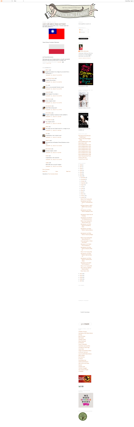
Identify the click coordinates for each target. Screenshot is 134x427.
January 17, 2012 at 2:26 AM (53, 116)
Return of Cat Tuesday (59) (86, 251)
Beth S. (47, 69)
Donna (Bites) (48, 112)
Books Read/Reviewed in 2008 (85, 154)
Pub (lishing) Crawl (82, 360)
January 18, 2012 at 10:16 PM (54, 159)
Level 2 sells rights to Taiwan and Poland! (54, 24)
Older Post (68, 171)
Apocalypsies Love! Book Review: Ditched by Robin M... (86, 249)
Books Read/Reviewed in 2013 (85, 146)
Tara (46, 133)
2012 (81, 175)
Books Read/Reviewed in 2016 (85, 141)
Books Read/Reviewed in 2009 (85, 152)
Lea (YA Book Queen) (50, 78)
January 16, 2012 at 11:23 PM (54, 109)
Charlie (47, 155)
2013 (81, 174)
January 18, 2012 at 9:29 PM (53, 152)
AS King (80, 334)
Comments (82, 32)
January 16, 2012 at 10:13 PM (54, 89)
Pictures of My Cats (83, 157)
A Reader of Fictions (83, 331)
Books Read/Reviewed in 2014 (85, 144)
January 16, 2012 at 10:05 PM (54, 75)
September (83, 182)
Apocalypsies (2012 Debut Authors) (86, 333)
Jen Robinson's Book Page (84, 347)
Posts (81, 29)
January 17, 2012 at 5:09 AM (53, 123)
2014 (81, 172)
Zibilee (47, 126)
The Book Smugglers (83, 368)
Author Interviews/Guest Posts (85, 155)
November (83, 179)
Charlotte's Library (82, 339)
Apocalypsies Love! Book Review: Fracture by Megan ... (87, 234)
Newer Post (45, 171)
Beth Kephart (48, 148)
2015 (81, 170)
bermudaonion (48, 106)
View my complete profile (85, 58)
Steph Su (47, 140)
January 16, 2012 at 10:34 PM (54, 102)
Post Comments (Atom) (53, 173)
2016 (81, 168)
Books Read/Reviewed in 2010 (85, 151)
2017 (81, 166)
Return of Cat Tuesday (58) (86, 265)
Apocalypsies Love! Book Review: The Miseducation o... (86, 202)
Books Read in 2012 (85, 270)
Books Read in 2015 (83, 143)
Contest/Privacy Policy (83, 159)
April (82, 192)
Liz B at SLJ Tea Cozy (83, 352)
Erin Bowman (81, 342)
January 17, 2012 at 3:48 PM (53, 130)
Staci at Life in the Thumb (84, 363)
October (83, 181)
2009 (81, 277)
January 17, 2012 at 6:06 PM (53, 137)
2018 (81, 165)
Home (57, 171)
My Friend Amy (82, 357)
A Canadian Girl (49, 119)
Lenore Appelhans (84, 51)
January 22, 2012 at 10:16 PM (54, 166)
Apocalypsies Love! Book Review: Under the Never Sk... (86, 255)
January (83, 197)
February (83, 195)
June (82, 188)
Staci (47, 85)
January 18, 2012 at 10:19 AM (54, 145)
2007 (81, 280)
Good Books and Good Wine (84, 345)
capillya (47, 162)
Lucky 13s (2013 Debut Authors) (85, 353)
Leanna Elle (48, 92)
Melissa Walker (82, 355)
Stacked (80, 365)
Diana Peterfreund (82, 341)
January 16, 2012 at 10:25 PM (54, 95)
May (82, 190)
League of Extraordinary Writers (85, 350)
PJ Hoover (81, 358)
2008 (81, 279)
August (82, 184)
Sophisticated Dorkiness (83, 361)
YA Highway (81, 371)
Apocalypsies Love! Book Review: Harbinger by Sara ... (87, 211)
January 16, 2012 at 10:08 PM (54, 82)
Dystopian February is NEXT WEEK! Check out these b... (86, 207)
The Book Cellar (82, 366)
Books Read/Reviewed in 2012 (85, 148)
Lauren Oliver (81, 349)
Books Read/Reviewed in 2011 (85, 149)
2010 (81, 275)
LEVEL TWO (48, 63)
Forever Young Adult (83, 344)
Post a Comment (46, 169)
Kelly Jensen (48, 99)
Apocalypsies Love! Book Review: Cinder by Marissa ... (87, 230)
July (82, 186)
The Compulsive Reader (83, 369)
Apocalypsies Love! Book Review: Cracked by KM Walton (86, 259)
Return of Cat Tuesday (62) (86, 199)
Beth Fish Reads (82, 336)
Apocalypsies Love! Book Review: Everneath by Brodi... (86, 225)
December (83, 177)
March (82, 193)
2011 (81, 273)
